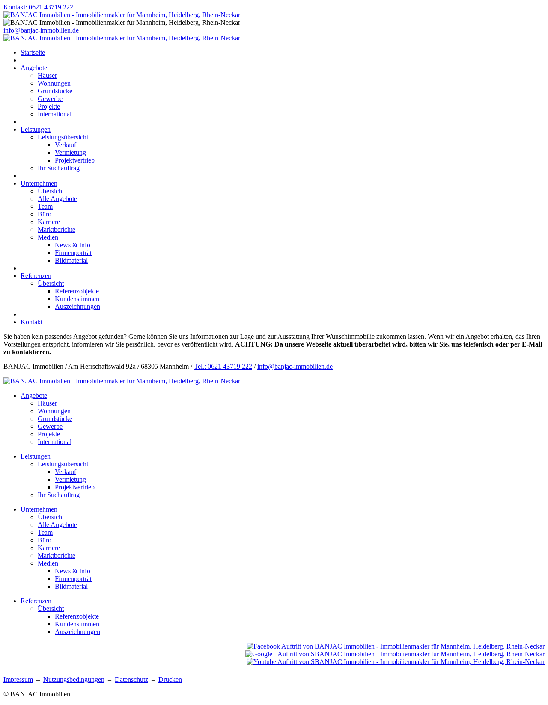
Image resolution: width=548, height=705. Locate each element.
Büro (44, 214)
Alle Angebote (57, 198)
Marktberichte (56, 229)
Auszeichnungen (77, 306)
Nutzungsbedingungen (73, 679)
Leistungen (36, 129)
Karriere (49, 221)
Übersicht (51, 191)
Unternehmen (39, 183)
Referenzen (36, 275)
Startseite (33, 52)
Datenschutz (131, 679)
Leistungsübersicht (63, 137)
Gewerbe (50, 98)
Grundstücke (55, 91)
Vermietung (70, 152)
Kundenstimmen (77, 298)
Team (45, 206)
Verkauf (65, 144)
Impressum (18, 679)
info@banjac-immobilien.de (41, 30)
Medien (48, 237)
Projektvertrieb (75, 160)
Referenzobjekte (77, 291)
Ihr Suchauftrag (59, 168)
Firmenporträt (73, 252)
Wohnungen (54, 83)
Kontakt (31, 322)
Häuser (47, 75)
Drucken (170, 679)
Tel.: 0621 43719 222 (223, 366)
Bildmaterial (71, 260)
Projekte (49, 106)
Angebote (34, 67)
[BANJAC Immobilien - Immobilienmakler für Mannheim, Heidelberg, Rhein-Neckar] (121, 37)
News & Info (72, 245)
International (54, 114)
